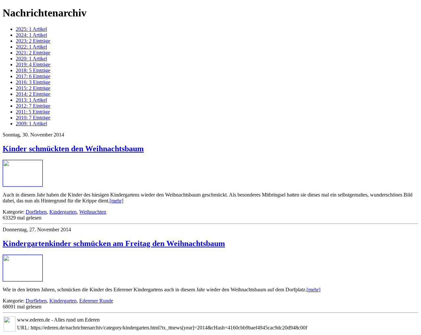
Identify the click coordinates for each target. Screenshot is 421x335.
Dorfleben (36, 212)
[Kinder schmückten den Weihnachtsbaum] (23, 184)
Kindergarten (63, 212)
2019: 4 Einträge (33, 64)
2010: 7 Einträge (33, 117)
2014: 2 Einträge (33, 94)
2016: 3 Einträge (33, 82)
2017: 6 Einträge (33, 76)
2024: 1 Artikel (31, 35)
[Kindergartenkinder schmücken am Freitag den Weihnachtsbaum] (23, 279)
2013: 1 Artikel (31, 100)
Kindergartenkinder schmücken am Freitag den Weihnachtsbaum (114, 243)
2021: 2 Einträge (33, 52)
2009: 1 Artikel (31, 123)
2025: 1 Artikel (31, 29)
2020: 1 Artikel (31, 58)
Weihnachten (92, 212)
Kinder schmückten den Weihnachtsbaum (73, 148)
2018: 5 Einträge (33, 70)
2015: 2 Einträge (33, 88)
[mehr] (116, 200)
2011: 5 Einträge (33, 112)
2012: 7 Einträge (33, 106)
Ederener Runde (96, 301)
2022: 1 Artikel (31, 47)
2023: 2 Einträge (33, 41)
